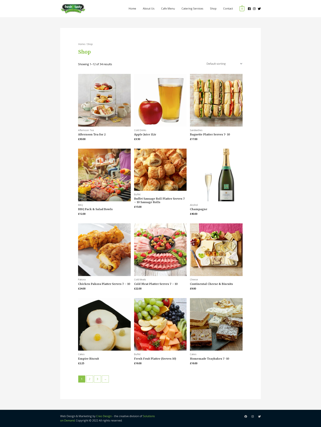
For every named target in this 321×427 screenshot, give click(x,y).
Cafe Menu (168, 8)
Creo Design (104, 416)
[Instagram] (254, 8)
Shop (213, 8)
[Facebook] (249, 8)
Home (132, 8)
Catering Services (192, 8)
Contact (228, 8)
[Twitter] (259, 8)
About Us (148, 8)
